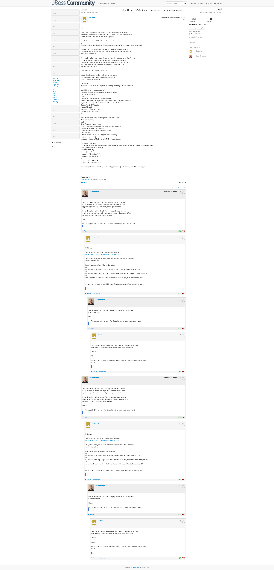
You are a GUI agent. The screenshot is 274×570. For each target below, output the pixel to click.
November (56, 80)
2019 (54, 60)
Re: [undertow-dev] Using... (90, 12)
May (54, 93)
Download (56, 147)
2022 (54, 40)
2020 (54, 53)
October (55, 82)
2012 (54, 136)
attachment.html (86, 179)
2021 (54, 46)
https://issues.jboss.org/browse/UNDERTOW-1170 (102, 254)
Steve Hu (92, 17)
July (54, 89)
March (55, 97)
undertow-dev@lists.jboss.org (199, 24)
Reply (85, 182)
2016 (54, 110)
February (56, 99)
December (56, 78)
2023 (54, 33)
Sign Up (219, 3)
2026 (54, 13)
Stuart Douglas (94, 191)
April (54, 95)
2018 (54, 66)
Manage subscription (198, 28)
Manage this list (197, 3)
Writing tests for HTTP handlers (211, 12)
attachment (97, 293)
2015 (54, 116)
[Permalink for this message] (185, 20)
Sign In (209, 3)
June (54, 91)
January (55, 102)
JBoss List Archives (106, 3)
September (56, 85)
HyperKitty (136, 567)
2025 (54, 20)
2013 (54, 130)
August (55, 87)
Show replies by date (179, 188)
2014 (54, 123)
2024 (54, 26)
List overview (57, 142)
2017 (54, 73)
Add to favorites (196, 37)
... (83, 226)
